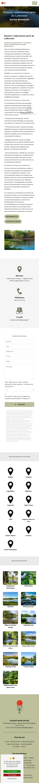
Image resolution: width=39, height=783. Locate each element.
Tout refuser (12, 775)
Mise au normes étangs (24, 760)
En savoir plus (12, 216)
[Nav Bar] (34, 3)
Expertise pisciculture (28, 741)
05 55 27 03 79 (19, 300)
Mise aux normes (15, 741)
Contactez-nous (13, 221)
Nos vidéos (16, 746)
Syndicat (31, 758)
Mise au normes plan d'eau (24, 763)
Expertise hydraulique (13, 744)
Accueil (7, 741)
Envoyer (21, 404)
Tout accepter (12, 771)
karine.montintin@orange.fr (19, 320)
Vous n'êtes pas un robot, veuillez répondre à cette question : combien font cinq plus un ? (19, 384)
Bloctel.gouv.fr (13, 439)
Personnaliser (12, 778)
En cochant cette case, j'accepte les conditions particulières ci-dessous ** (18, 397)
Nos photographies (26, 744)
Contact (23, 746)
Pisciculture (24, 758)
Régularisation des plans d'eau (26, 767)
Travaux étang (30, 765)
